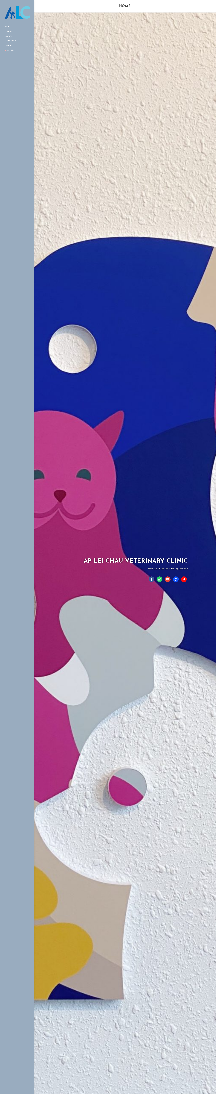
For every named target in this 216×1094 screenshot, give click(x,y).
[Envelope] (168, 579)
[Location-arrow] (184, 579)
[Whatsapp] (159, 579)
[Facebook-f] (151, 579)
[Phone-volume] (176, 579)
